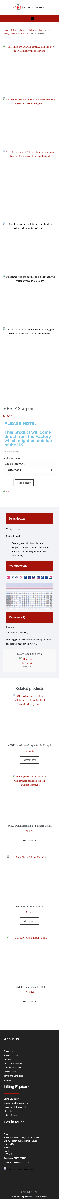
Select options (29, 760)
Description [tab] (17, 518)
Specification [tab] (18, 566)
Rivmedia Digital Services (36, 1196)
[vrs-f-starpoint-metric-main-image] (29, 71)
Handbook (27, 666)
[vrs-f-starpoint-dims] (29, 186)
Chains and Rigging (36, 30)
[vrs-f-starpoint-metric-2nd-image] (29, 123)
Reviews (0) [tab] (17, 617)
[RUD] (6, 491)
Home (5, 30)
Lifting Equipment (18, 30)
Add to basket (24, 483)
